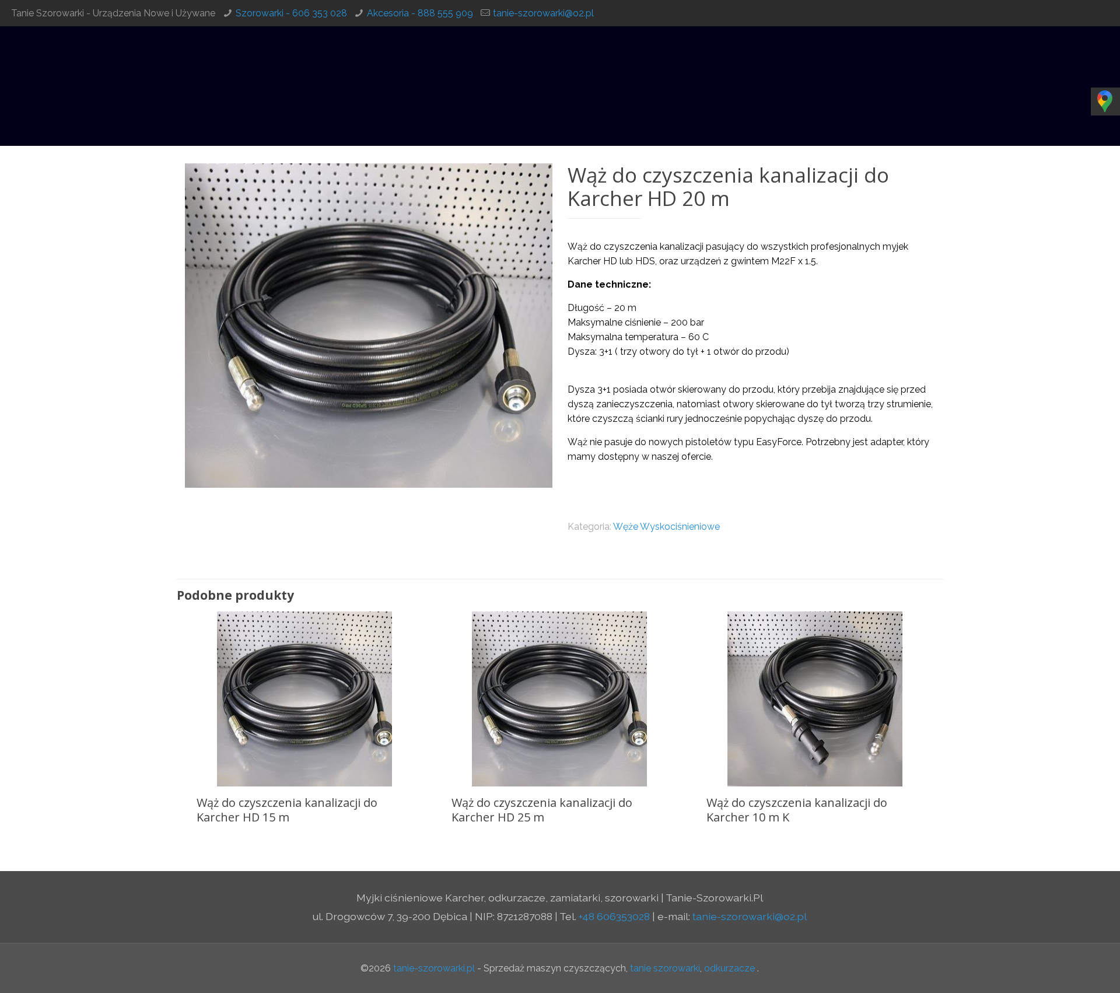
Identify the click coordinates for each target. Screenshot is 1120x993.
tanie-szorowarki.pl (434, 968)
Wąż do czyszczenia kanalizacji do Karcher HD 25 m (542, 810)
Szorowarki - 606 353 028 (291, 13)
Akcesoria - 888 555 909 (420, 13)
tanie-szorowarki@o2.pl (543, 13)
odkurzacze (729, 968)
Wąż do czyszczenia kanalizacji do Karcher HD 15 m (287, 810)
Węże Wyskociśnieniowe (666, 526)
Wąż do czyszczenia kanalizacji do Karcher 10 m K (796, 810)
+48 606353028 (614, 916)
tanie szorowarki (665, 968)
